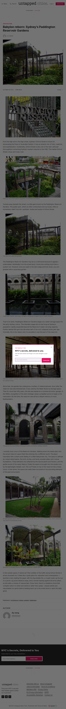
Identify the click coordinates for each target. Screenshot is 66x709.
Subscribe (46, 360)
